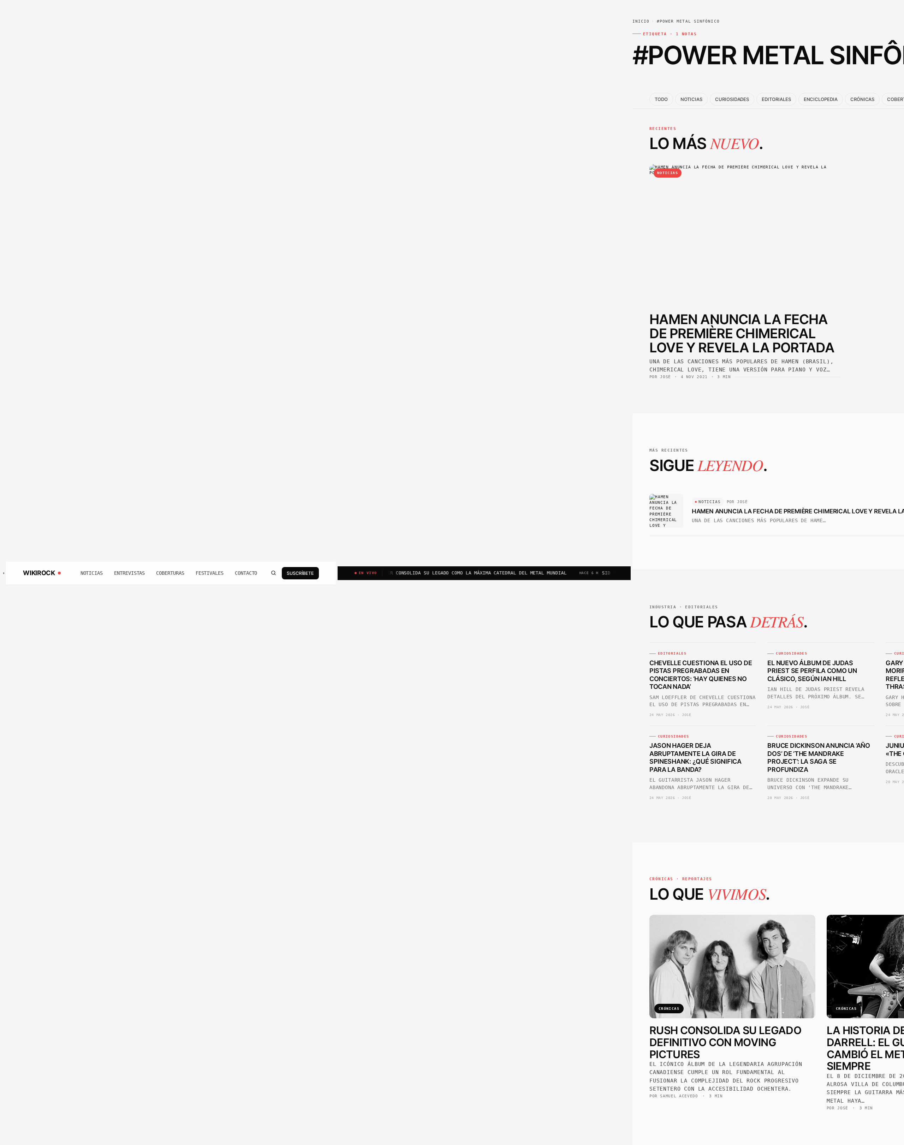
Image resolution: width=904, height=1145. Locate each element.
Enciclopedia (821, 99)
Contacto (246, 573)
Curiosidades (732, 99)
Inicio (641, 21)
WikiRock (39, 573)
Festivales (210, 573)
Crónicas (862, 99)
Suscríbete (300, 573)
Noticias (92, 573)
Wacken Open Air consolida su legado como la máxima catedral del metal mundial (416, 573)
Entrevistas (129, 573)
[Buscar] (273, 573)
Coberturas (170, 573)
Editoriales (776, 99)
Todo (661, 99)
